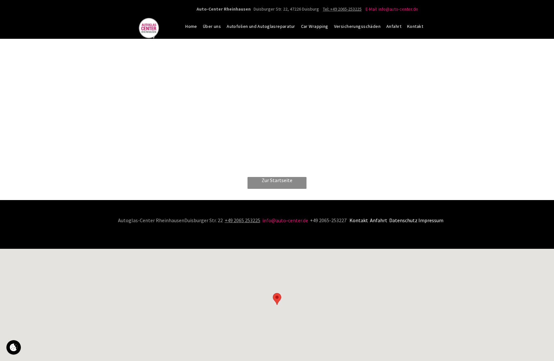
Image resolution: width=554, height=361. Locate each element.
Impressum (430, 220)
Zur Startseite (277, 180)
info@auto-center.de (285, 220)
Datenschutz (403, 220)
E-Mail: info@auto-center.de (391, 9)
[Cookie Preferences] (13, 347)
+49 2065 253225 (242, 220)
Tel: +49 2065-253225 (342, 9)
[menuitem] (191, 26)
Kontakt (358, 220)
